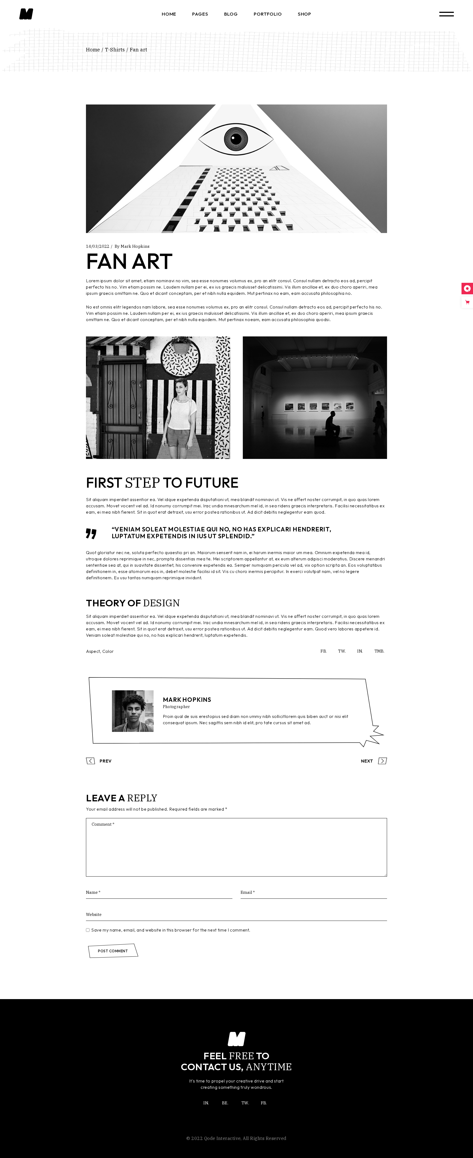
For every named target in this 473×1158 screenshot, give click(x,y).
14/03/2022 (97, 246)
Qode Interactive (222, 1138)
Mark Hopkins (135, 246)
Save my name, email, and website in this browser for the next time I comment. (170, 930)
